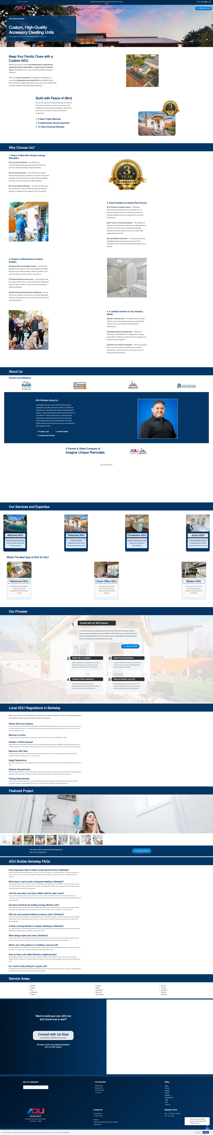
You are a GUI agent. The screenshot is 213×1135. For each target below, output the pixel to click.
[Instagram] (210, 2)
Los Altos (32, 994)
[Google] (197, 2)
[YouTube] (206, 2)
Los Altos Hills (33, 992)
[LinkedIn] (204, 2)
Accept (206, 1132)
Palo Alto (163, 985)
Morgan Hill (99, 992)
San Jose (163, 988)
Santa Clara (164, 990)
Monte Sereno (99, 990)
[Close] (211, 1132)
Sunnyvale (163, 994)
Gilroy (31, 990)
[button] (23, 1)
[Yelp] (200, 2)
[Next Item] (210, 814)
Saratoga (163, 992)
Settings (198, 1132)
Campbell (32, 985)
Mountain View (99, 994)
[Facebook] (208, 2)
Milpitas (98, 988)
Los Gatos (98, 985)
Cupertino (32, 988)
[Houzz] (202, 2)
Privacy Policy (65, 1132)
